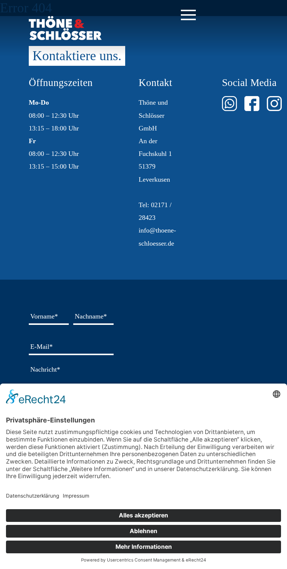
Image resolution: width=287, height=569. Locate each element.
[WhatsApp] (229, 103)
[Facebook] (251, 103)
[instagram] (274, 103)
